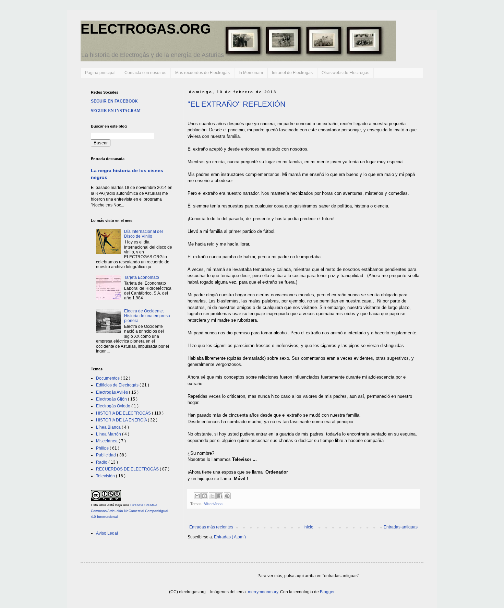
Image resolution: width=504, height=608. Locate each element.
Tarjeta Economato (141, 277)
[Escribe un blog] (204, 495)
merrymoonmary (263, 591)
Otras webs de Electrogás (345, 72)
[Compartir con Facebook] (219, 495)
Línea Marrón (109, 434)
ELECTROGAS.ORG (146, 28)
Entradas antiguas (401, 527)
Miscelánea (213, 504)
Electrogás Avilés (112, 392)
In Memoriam (251, 72)
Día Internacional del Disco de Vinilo (143, 234)
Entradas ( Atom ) (230, 537)
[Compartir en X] (212, 495)
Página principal (100, 72)
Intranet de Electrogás (292, 72)
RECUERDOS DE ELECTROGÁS (128, 469)
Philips (103, 448)
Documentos (108, 378)
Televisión (106, 476)
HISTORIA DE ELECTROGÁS (124, 413)
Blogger (327, 591)
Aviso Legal (107, 533)
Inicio (308, 527)
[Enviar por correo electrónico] (197, 495)
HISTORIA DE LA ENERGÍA (122, 420)
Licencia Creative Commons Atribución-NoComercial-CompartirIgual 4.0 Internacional (129, 510)
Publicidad (106, 455)
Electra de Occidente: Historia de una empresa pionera (147, 316)
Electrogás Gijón (112, 399)
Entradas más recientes (211, 527)
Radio (102, 462)
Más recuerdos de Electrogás (202, 72)
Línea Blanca (109, 427)
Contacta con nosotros (145, 72)
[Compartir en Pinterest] (227, 495)
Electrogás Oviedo (113, 406)
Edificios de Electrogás (118, 385)
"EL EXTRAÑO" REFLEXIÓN (237, 104)
